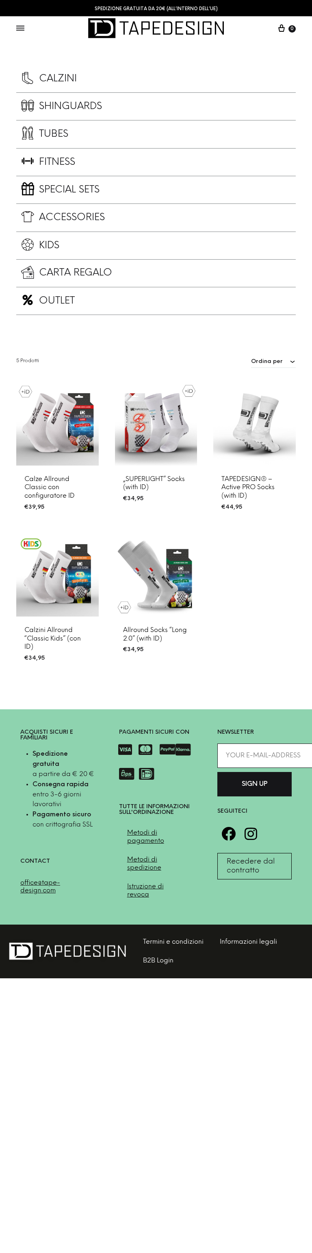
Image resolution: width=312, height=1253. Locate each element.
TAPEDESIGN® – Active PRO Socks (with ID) (248, 488)
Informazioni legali (248, 941)
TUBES (53, 134)
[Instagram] (251, 833)
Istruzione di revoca (145, 890)
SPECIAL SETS (69, 190)
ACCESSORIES (72, 217)
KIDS (49, 246)
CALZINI (58, 79)
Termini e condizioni (173, 941)
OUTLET (57, 301)
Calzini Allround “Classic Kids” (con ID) (52, 639)
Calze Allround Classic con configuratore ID (49, 488)
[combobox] (273, 361)
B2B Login (158, 960)
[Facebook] (228, 833)
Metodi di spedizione (144, 863)
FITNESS (57, 162)
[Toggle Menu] (20, 28)
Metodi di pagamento (145, 836)
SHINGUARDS (70, 106)
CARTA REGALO (75, 273)
